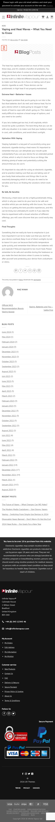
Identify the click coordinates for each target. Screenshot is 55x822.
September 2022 (9, 425)
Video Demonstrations (36, 809)
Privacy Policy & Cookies (14, 691)
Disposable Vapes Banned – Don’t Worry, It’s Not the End (26, 519)
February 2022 (8, 460)
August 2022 (7, 430)
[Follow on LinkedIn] (32, 774)
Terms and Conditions (30, 813)
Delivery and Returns (39, 811)
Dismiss (49, 5)
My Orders (9, 643)
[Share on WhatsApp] (16, 271)
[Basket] (52, 17)
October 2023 (8, 361)
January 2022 (7, 465)
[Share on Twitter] (25, 271)
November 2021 (9, 474)
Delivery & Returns (12, 682)
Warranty (25, 815)
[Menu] (3, 17)
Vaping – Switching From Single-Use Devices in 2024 (25, 514)
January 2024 (7, 346)
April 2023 (6, 391)
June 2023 (6, 381)
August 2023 (7, 371)
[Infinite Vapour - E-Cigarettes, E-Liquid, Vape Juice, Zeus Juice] (23, 16)
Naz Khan (24, 40)
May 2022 (6, 445)
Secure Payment (11, 687)
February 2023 (8, 401)
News (4, 26)
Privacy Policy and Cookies (18, 811)
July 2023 (6, 376)
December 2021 (9, 469)
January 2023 (7, 406)
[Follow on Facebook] (4, 714)
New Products (10, 669)
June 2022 (6, 440)
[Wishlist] (43, 17)
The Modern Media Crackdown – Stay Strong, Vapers (24, 509)
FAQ (6, 678)
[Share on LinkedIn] (39, 271)
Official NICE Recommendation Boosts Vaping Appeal (13, 308)
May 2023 (6, 386)
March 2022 (7, 455)
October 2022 (8, 420)
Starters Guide (19, 809)
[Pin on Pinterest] (34, 271)
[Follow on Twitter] (13, 714)
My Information (10, 652)
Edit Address (9, 647)
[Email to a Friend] (30, 271)
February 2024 (8, 342)
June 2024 (6, 332)
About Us (8, 696)
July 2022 (6, 435)
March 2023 (7, 396)
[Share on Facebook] (20, 271)
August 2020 (7, 489)
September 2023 (9, 366)
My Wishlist (9, 656)
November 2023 (9, 356)
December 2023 (9, 351)
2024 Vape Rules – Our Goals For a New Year (21, 524)
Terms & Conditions (12, 700)
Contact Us (9, 673)
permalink (37, 280)
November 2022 (9, 415)
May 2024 (6, 337)
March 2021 (7, 479)
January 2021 (7, 484)
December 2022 (9, 410)
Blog (33, 815)
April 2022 (6, 450)
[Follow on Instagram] (9, 714)
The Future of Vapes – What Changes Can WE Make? (24, 504)
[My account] (47, 17)
